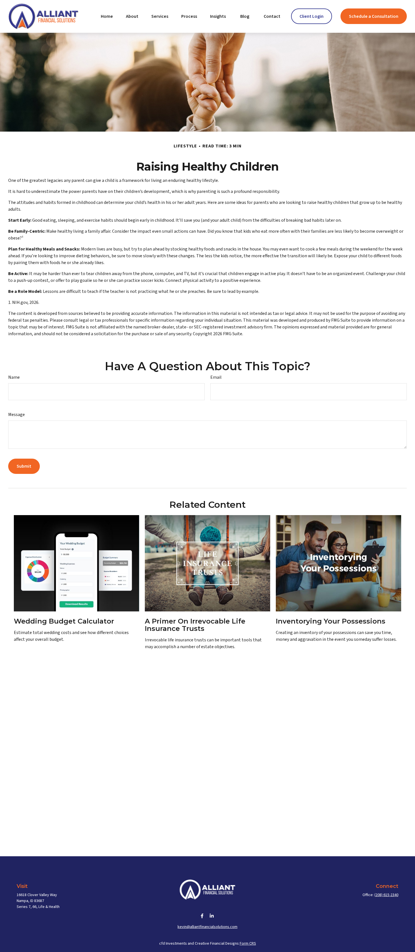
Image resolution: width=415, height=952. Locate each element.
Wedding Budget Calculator (64, 621)
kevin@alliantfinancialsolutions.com (207, 927)
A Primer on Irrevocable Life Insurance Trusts (195, 625)
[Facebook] (202, 916)
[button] (107, 16)
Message (16, 414)
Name (14, 377)
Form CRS (248, 943)
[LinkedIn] (212, 916)
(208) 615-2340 (386, 895)
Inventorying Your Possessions (330, 621)
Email (216, 377)
